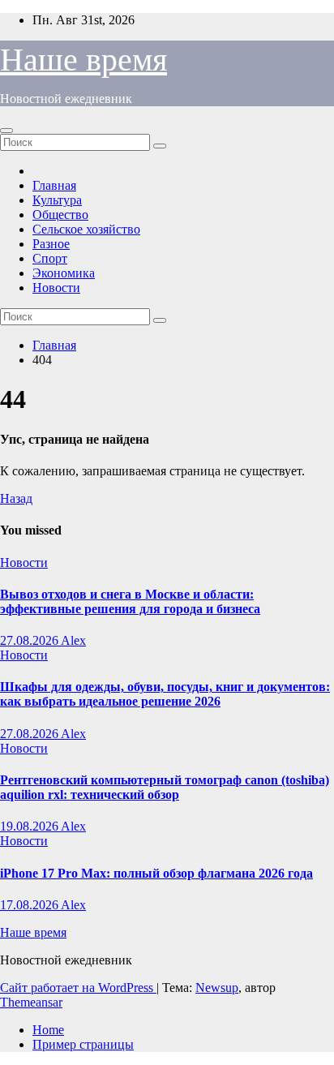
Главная (54, 185)
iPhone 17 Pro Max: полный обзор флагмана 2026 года (156, 873)
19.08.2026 (30, 826)
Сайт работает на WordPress (78, 987)
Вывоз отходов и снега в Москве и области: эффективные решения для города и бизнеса (130, 601)
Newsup (216, 987)
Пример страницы (83, 1044)
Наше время (83, 59)
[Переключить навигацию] (6, 130)
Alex (73, 640)
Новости (56, 287)
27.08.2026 (30, 640)
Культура (57, 200)
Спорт (49, 258)
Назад (16, 498)
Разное (51, 244)
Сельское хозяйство (86, 229)
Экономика (63, 273)
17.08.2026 (30, 905)
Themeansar (31, 1002)
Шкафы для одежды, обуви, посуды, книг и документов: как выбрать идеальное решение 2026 (165, 694)
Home (48, 1030)
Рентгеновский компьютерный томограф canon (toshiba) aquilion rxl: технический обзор (164, 787)
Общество (60, 214)
